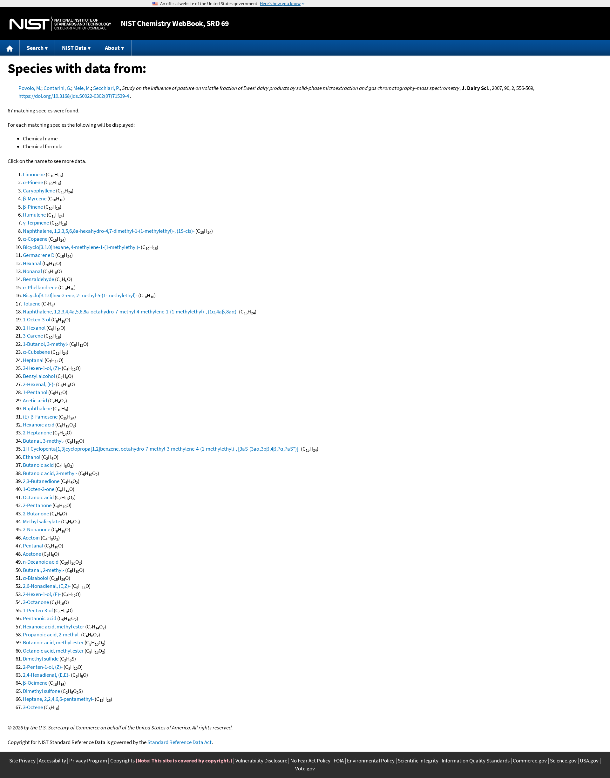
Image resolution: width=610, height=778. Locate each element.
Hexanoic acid (38, 424)
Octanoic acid (38, 497)
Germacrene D (38, 255)
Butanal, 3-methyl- (43, 440)
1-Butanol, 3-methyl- (45, 343)
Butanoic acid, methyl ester (53, 642)
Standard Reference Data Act (179, 742)
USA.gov (589, 760)
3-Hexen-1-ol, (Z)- (42, 368)
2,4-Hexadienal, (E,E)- (46, 674)
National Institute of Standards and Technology (60, 24)
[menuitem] (10, 48)
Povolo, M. (29, 87)
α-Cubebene (36, 351)
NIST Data (74, 47)
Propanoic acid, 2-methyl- (51, 634)
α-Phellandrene (40, 287)
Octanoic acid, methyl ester (53, 650)
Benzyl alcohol (39, 375)
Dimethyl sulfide (40, 658)
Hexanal (32, 263)
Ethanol (31, 456)
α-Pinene (33, 182)
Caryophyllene (39, 190)
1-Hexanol (34, 327)
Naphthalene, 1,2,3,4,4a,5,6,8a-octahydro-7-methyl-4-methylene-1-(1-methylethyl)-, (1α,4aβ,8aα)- (130, 311)
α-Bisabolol (35, 577)
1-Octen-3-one (38, 489)
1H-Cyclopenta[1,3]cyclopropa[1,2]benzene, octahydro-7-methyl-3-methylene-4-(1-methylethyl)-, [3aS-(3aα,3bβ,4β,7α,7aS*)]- (161, 448)
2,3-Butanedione (41, 481)
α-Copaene (35, 238)
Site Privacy (22, 760)
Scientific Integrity (418, 760)
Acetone (32, 553)
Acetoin (31, 537)
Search (35, 47)
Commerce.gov (530, 760)
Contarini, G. (57, 87)
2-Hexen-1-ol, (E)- (42, 594)
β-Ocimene (35, 682)
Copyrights (122, 760)
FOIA (339, 760)
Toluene (31, 303)
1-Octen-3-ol (36, 319)
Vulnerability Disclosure (261, 760)
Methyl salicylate (41, 521)
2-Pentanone (37, 505)
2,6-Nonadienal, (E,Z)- (47, 585)
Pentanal (33, 545)
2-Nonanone (36, 529)
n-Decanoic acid (40, 561)
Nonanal (32, 271)
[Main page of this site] (10, 48)
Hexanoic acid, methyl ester (53, 626)
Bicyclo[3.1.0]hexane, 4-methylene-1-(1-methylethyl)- (81, 247)
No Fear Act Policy (310, 760)
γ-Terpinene (36, 222)
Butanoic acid (38, 464)
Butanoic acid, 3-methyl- (50, 473)
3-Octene (33, 707)
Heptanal (33, 360)
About (112, 47)
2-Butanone (36, 513)
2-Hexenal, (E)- (39, 384)
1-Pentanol (35, 392)
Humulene (34, 214)
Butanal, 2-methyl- (43, 570)
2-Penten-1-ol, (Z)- (43, 666)
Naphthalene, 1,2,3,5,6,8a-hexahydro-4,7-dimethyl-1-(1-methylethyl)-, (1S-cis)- (108, 230)
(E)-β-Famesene (40, 416)
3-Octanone (36, 602)
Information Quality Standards (476, 760)
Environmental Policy (371, 760)
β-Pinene (33, 206)
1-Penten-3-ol (38, 610)
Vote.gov (305, 768)
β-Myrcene (34, 198)
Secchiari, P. (106, 87)
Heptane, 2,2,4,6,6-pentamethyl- (58, 698)
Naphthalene (37, 408)
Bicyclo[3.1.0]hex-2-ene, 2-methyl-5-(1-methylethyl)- (80, 295)
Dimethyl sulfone (41, 690)
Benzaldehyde (38, 279)
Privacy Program (88, 760)
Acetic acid (35, 400)
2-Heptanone (37, 432)
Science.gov (563, 760)
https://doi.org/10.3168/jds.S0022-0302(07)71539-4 (73, 95)
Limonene (34, 174)
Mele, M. (82, 87)
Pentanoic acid (39, 618)
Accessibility (52, 760)
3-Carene (33, 335)
